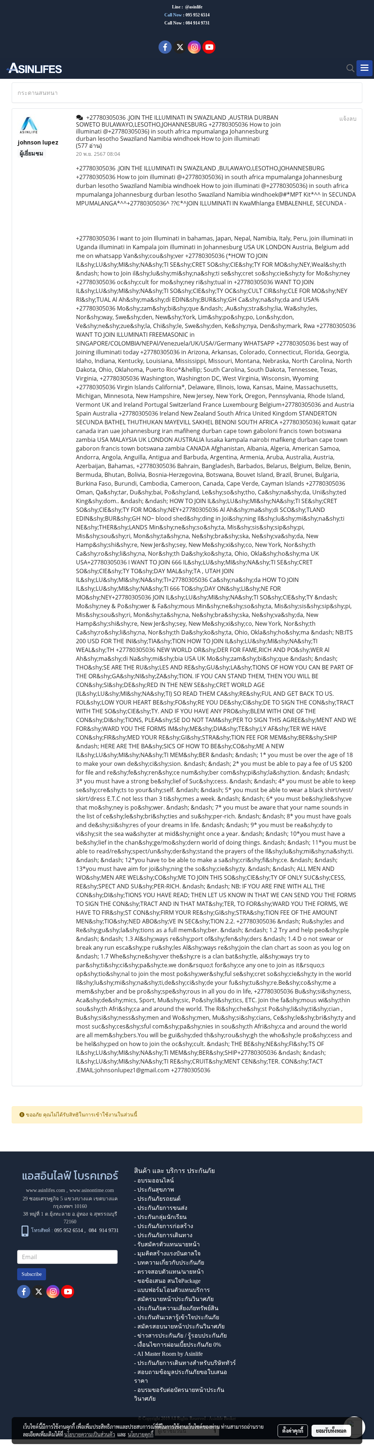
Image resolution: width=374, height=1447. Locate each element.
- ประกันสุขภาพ (154, 1189)
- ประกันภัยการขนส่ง (160, 1208)
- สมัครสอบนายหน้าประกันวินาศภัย (179, 1326)
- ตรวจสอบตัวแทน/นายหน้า (169, 1272)
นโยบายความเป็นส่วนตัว (89, 1434)
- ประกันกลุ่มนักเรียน (160, 1217)
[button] (348, 68)
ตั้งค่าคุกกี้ (292, 1430)
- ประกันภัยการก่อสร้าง (163, 1226)
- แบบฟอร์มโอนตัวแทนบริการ (172, 1290)
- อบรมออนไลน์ (154, 1180)
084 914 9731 (104, 1230)
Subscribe (32, 1274)
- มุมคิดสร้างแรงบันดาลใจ (167, 1253)
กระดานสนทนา (38, 93)
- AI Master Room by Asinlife (168, 1354)
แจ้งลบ (347, 119)
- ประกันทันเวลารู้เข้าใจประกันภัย (176, 1317)
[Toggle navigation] (364, 68)
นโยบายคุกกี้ (140, 1434)
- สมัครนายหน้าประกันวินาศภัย (174, 1299)
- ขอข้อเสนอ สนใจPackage (167, 1281)
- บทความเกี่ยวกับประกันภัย (169, 1262)
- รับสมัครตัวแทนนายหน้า (167, 1244)
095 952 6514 (198, 15)
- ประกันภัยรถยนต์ (157, 1199)
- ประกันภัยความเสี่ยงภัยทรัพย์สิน (176, 1308)
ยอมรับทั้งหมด (331, 1430)
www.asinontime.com (91, 1190)
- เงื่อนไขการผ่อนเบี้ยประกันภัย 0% (177, 1345)
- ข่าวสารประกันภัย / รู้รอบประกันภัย (180, 1335)
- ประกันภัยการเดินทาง (163, 1235)
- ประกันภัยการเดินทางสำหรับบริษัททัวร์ (185, 1363)
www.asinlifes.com (45, 1190)
